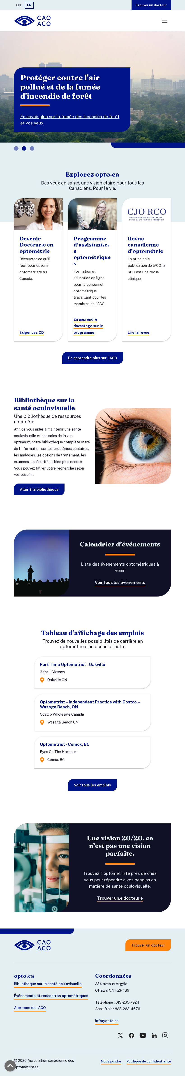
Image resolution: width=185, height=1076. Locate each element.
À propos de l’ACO (30, 1008)
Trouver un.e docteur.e (120, 898)
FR (29, 5)
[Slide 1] (24, 148)
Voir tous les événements (120, 582)
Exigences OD (31, 332)
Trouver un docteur (151, 5)
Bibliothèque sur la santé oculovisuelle (48, 984)
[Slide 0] (16, 148)
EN (18, 5)
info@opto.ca (106, 1021)
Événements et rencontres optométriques (51, 996)
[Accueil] (33, 21)
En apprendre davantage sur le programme (88, 326)
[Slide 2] (32, 148)
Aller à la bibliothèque (39, 489)
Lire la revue (138, 332)
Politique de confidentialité (149, 1061)
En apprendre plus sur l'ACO (92, 358)
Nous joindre (111, 1061)
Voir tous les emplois (92, 785)
